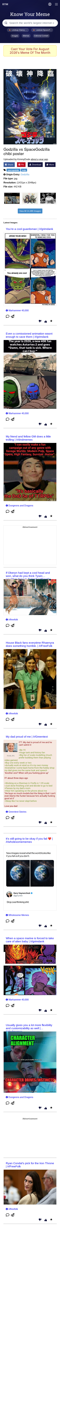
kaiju (24, 170)
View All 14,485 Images (30, 211)
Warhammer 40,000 (18, 310)
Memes (26, 36)
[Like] (45, 321)
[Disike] (40, 321)
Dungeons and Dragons (20, 505)
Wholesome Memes (18, 915)
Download (36, 164)
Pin (22, 164)
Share (10, 164)
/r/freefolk (13, 619)
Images (15, 36)
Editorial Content (41, 36)
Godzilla (25, 174)
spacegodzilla (13, 170)
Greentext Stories (17, 812)
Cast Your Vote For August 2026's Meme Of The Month (30, 50)
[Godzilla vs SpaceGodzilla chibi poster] (30, 106)
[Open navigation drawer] (56, 4)
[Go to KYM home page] (5, 4)
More (51, 164)
